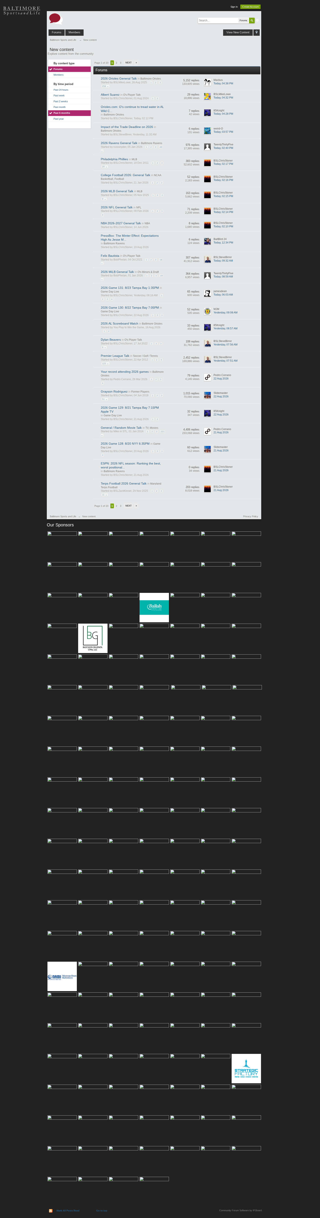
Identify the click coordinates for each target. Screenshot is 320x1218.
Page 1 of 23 (101, 62)
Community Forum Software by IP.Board (240, 1210)
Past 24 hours (61, 89)
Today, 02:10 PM (223, 226)
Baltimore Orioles (150, 78)
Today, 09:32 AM (223, 260)
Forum (22, 87)
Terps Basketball (22, 56)
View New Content (237, 32)
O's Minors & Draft (148, 272)
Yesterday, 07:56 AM (225, 344)
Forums (56, 32)
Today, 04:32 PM (223, 97)
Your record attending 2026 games (125, 371)
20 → (105, 166)
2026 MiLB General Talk (117, 272)
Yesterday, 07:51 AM (225, 360)
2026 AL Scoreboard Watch (119, 323)
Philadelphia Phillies (114, 159)
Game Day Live (110, 291)
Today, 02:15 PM (223, 196)
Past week (59, 95)
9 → (104, 199)
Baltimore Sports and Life (63, 516)
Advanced (257, 20)
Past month (60, 107)
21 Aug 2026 (221, 432)
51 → (105, 399)
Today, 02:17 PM (223, 163)
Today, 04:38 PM (223, 83)
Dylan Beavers (111, 339)
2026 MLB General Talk (117, 191)
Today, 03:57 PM (223, 131)
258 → (105, 86)
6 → (104, 347)
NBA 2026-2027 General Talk (121, 223)
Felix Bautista (110, 255)
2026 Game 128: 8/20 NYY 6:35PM (125, 443)
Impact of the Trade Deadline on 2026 (127, 127)
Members (74, 32)
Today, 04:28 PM (223, 113)
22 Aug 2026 (221, 378)
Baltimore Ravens (151, 143)
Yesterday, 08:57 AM (225, 328)
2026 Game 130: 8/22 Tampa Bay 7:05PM (130, 307)
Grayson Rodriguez (114, 391)
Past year (59, 118)
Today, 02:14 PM (223, 212)
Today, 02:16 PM (223, 180)
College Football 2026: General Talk (125, 175)
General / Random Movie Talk (121, 427)
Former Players (140, 391)
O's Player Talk (132, 94)
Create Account (250, 6)
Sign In (234, 6)
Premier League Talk (115, 355)
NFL (138, 207)
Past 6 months (62, 113)
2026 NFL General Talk (117, 207)
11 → (104, 494)
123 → (105, 363)
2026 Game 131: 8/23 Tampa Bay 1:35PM (130, 287)
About (22, 102)
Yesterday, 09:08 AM (225, 312)
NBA (147, 223)
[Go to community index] (56, 18)
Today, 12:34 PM (223, 242)
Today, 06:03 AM (223, 294)
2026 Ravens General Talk (119, 143)
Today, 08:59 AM (223, 276)
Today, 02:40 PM (223, 148)
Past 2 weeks (61, 101)
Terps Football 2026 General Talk (124, 483)
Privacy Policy (250, 516)
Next (128, 62)
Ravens (22, 41)
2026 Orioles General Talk (119, 78)
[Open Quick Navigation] (256, 32)
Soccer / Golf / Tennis (145, 355)
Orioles (22, 26)
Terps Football (22, 72)
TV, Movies (151, 427)
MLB (134, 159)
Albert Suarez (110, 94)
